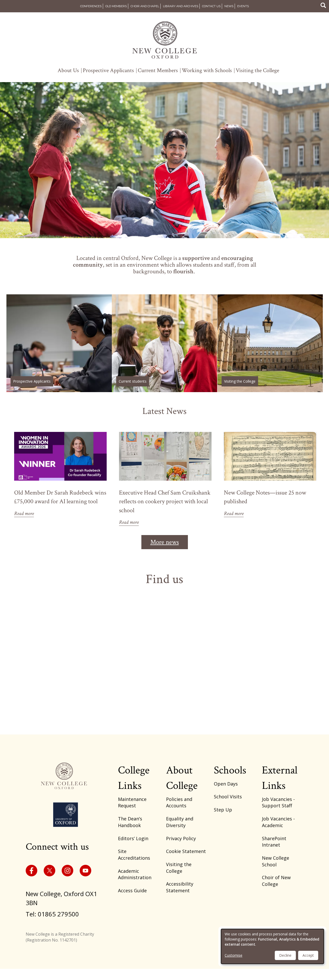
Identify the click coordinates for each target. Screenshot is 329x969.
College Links (134, 778)
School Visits (228, 796)
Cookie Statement (186, 851)
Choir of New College (276, 880)
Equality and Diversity (179, 822)
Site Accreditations (134, 854)
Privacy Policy (181, 838)
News (228, 6)
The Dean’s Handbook (130, 822)
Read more (24, 513)
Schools (230, 770)
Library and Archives (180, 6)
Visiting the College (257, 70)
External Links (279, 778)
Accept (308, 955)
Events (243, 6)
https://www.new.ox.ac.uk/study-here (59, 343)
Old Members (116, 6)
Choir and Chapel (145, 6)
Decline (285, 955)
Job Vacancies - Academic (278, 822)
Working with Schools (207, 70)
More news (164, 542)
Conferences (91, 6)
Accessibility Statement (179, 887)
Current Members (158, 70)
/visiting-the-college (270, 343)
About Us (68, 70)
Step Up (223, 810)
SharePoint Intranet (274, 841)
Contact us (211, 6)
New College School (275, 861)
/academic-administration (164, 343)
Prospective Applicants (108, 70)
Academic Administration (134, 874)
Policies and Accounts (179, 802)
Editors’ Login (133, 838)
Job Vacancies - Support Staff (278, 802)
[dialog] (272, 946)
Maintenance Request (132, 802)
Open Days (226, 784)
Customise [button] (233, 955)
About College (182, 778)
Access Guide (132, 890)
